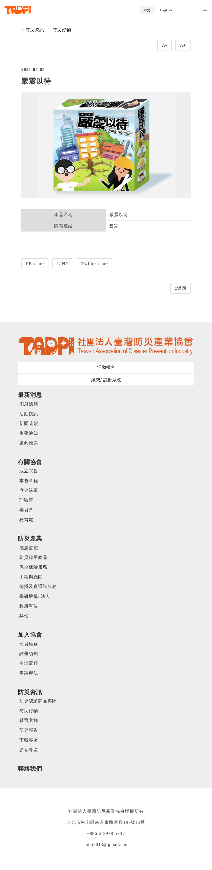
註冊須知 (28, 653)
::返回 (180, 288)
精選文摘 (28, 720)
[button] (205, 9)
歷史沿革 (28, 490)
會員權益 (28, 644)
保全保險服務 (33, 567)
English (166, 10)
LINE (62, 263)
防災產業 (30, 538)
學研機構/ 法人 (35, 596)
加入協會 (30, 634)
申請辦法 (28, 673)
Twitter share (94, 263)
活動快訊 (28, 413)
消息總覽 (28, 404)
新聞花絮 (28, 423)
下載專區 (28, 740)
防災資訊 (34, 29)
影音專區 (28, 749)
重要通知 (28, 433)
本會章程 (28, 480)
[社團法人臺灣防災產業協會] (18, 10)
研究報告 (28, 730)
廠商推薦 (28, 442)
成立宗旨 (28, 471)
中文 (147, 10)
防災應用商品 (33, 557)
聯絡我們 (30, 768)
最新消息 (30, 394)
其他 (24, 615)
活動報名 (106, 367)
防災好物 (61, 29)
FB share (35, 263)
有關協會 (30, 462)
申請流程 (28, 663)
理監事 (26, 500)
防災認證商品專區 (38, 701)
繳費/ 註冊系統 (106, 379)
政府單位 (28, 606)
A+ (183, 45)
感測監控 (28, 547)
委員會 (26, 510)
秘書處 (26, 519)
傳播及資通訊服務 (38, 586)
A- (164, 45)
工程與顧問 (31, 576)
